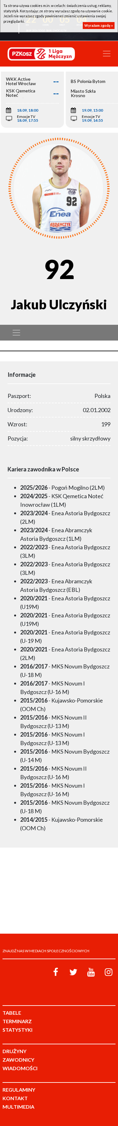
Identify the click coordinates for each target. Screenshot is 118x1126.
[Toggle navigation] (106, 53)
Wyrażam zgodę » (98, 25)
